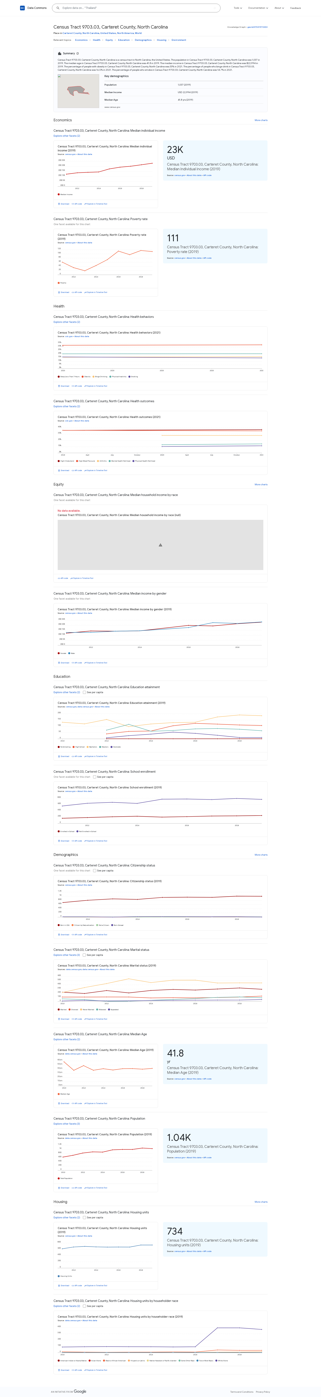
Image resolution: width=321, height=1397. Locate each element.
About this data (84, 154)
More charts (261, 120)
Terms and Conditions (241, 1391)
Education (124, 39)
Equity (109, 39)
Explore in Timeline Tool (97, 204)
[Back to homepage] (22, 8)
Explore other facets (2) (67, 135)
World (138, 33)
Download (65, 204)
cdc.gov (69, 336)
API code (78, 204)
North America (125, 33)
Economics (81, 39)
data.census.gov (85, 707)
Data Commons (37, 8)
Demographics (143, 39)
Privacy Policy (263, 1391)
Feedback (295, 8)
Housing (161, 39)
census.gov (70, 154)
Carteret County (72, 33)
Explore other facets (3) (67, 955)
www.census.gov (112, 107)
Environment (179, 39)
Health (96, 39)
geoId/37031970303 (257, 27)
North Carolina (91, 33)
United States (108, 33)
